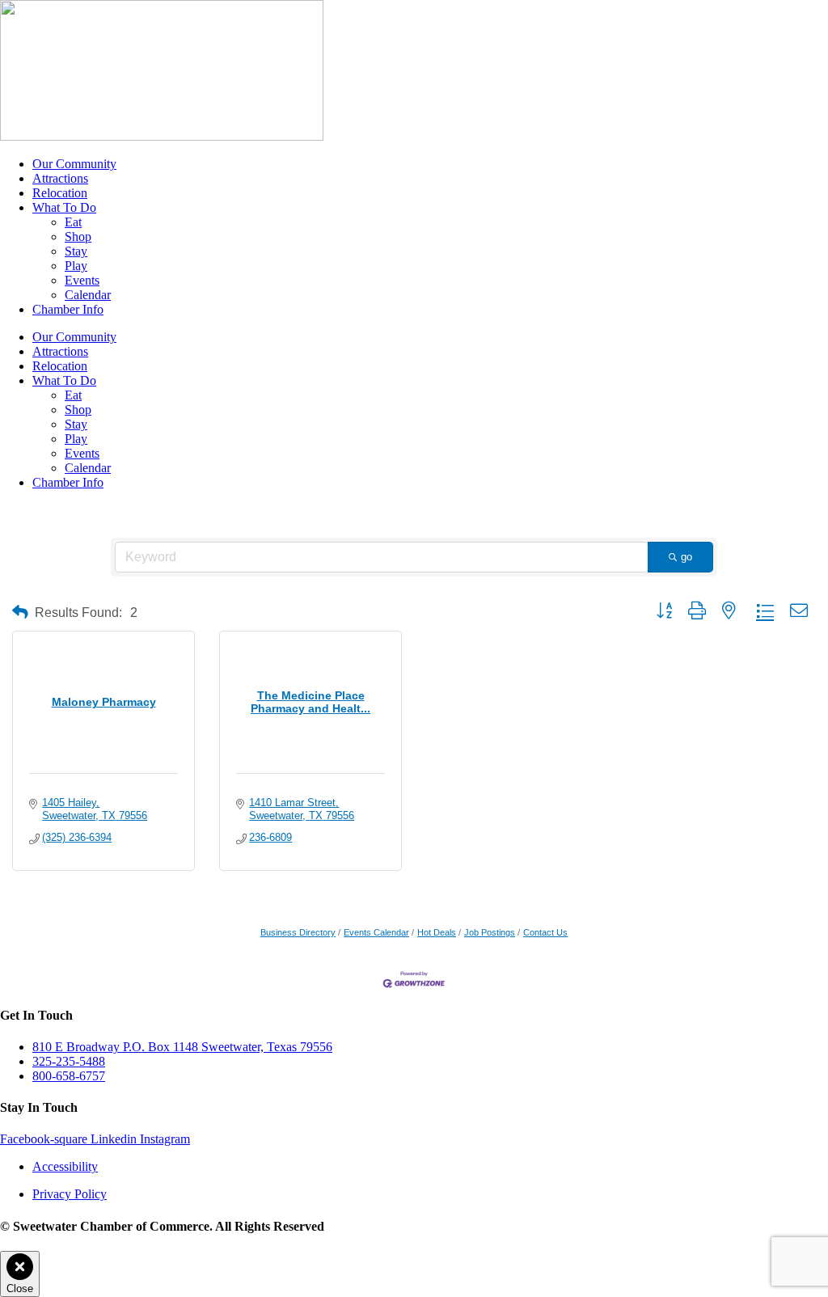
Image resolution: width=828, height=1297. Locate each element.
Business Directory (298, 932)
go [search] (686, 557)
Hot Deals (436, 932)
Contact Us (545, 932)
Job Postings (489, 932)
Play (76, 265)
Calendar (88, 295)
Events (82, 280)
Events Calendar (376, 932)
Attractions (60, 178)
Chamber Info (68, 309)
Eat (73, 222)
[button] (20, 612)
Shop (78, 236)
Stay (76, 251)
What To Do (64, 207)
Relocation (59, 193)
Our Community (74, 164)
